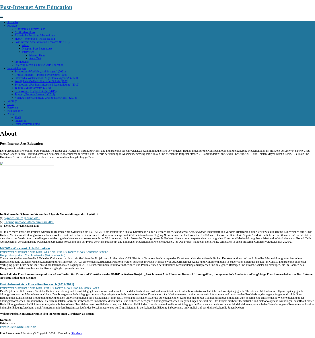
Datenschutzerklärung (27, 123)
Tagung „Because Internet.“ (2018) (35, 94)
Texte (10, 104)
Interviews (28, 51)
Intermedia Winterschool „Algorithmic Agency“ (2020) (46, 78)
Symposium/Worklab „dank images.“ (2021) (40, 71)
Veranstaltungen (16, 68)
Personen (12, 107)
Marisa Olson (37, 55)
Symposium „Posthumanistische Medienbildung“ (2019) (47, 84)
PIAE (18, 117)
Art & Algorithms (25, 32)
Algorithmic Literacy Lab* (30, 28)
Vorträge (12, 100)
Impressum (21, 120)
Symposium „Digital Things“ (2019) (36, 91)
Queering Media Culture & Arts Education (39, 64)
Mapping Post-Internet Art (37, 48)
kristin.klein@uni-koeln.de (18, 327)
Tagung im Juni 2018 (29, 222)
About (25, 45)
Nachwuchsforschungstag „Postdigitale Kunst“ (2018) (46, 97)
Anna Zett (35, 58)
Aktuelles (12, 22)
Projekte (12, 25)
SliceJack (76, 333)
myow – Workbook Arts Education (35, 38)
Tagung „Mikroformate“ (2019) (33, 87)
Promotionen (22, 61)
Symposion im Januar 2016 (22, 218)
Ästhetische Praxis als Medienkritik (35, 35)
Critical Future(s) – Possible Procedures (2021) (41, 74)
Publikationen (15, 110)
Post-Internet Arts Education (36, 7)
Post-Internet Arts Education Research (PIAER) (42, 42)
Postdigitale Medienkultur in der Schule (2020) (41, 81)
